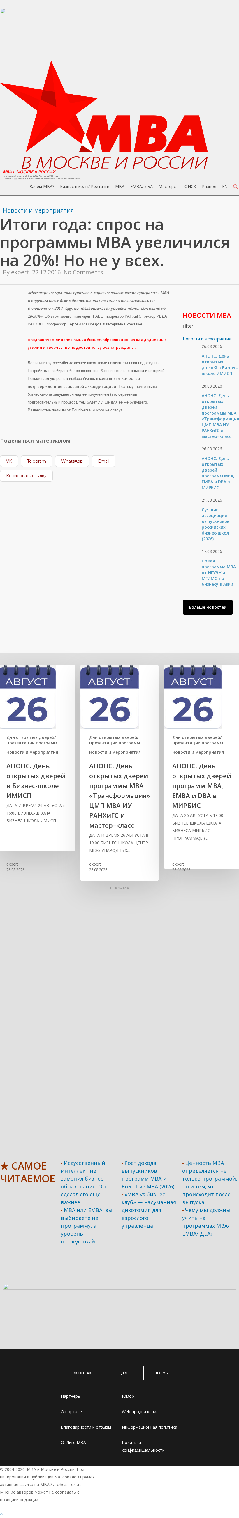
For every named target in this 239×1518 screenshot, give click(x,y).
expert (20, 272)
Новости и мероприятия (38, 210)
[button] (208, 607)
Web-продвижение (140, 1411)
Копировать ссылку (26, 475)
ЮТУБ (162, 1373)
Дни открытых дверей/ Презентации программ (31, 740)
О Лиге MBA (73, 1442)
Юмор (128, 1396)
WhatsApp (72, 461)
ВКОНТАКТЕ (84, 1373)
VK (9, 461)
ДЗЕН (126, 1373)
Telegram (36, 461)
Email (103, 461)
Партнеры (71, 1396)
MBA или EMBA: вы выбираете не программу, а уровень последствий (87, 1225)
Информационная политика (149, 1427)
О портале (71, 1411)
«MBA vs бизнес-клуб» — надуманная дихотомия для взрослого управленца (149, 1210)
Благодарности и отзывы (86, 1427)
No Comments (83, 272)
